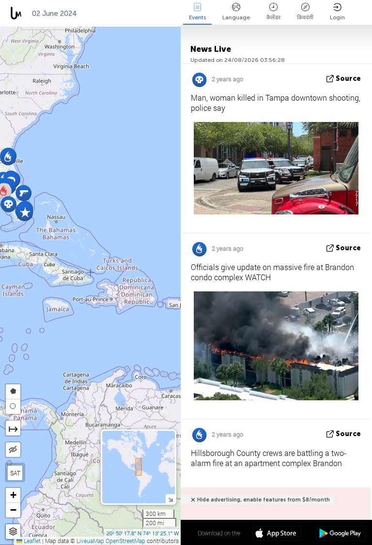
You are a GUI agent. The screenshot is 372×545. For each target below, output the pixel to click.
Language (236, 17)
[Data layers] (13, 531)
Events (197, 17)
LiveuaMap (90, 541)
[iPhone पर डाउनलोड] (276, 534)
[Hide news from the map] (13, 449)
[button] (23, 192)
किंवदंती (305, 17)
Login (337, 17)
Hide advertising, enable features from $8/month (263, 500)
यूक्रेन (132, 13)
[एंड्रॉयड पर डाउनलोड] (340, 534)
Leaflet (31, 541)
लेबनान (165, 13)
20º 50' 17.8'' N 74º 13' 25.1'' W (143, 533)
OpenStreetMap (125, 541)
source (348, 79)
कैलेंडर (273, 17)
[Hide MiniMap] (170, 498)
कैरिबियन (98, 13)
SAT (15, 473)
